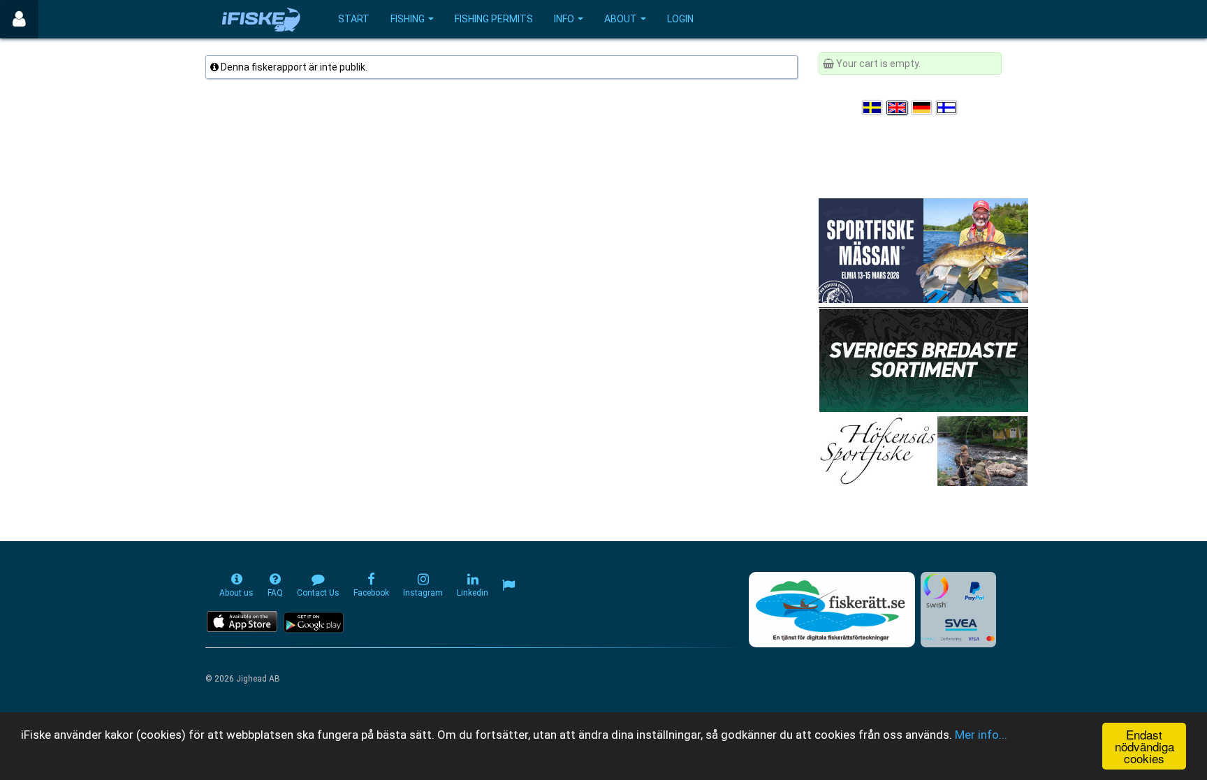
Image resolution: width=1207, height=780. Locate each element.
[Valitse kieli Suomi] (947, 107)
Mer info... (981, 735)
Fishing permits (494, 18)
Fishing (407, 18)
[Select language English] (897, 107)
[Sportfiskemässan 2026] (923, 250)
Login (680, 18)
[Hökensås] (923, 450)
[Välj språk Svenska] (873, 107)
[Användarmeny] (19, 19)
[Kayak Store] (923, 359)
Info (564, 18)
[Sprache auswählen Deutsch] (922, 107)
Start (354, 18)
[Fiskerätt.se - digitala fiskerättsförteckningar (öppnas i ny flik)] (832, 609)
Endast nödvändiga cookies (1144, 746)
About (620, 18)
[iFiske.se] (261, 19)
